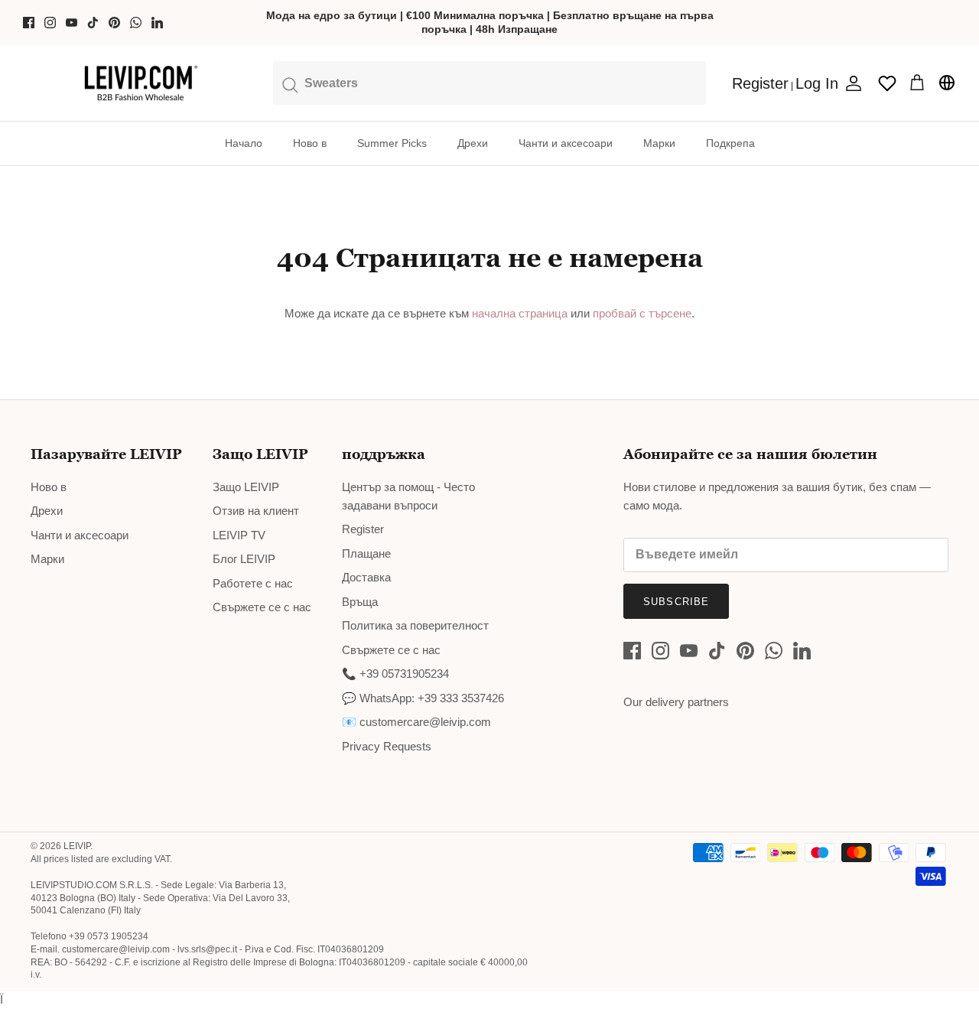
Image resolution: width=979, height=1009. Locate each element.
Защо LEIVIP (246, 486)
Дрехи (472, 143)
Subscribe (675, 601)
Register (363, 528)
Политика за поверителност (415, 625)
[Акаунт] (850, 83)
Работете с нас (253, 583)
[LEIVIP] (140, 83)
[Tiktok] (93, 22)
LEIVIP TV (239, 535)
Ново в (310, 143)
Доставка (366, 577)
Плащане (366, 553)
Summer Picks (392, 143)
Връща (360, 601)
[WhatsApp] (135, 22)
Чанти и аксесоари (566, 143)
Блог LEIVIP (244, 558)
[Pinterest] (114, 22)
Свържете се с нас (262, 607)
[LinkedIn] (157, 22)
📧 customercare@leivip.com (416, 721)
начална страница (520, 313)
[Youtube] (71, 22)
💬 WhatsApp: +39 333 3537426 (423, 698)
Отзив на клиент (256, 510)
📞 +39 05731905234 (395, 673)
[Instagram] (50, 22)
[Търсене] (489, 82)
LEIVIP (76, 846)
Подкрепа (730, 143)
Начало (243, 143)
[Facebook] (28, 22)
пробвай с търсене (642, 313)
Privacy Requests (386, 746)
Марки (659, 143)
